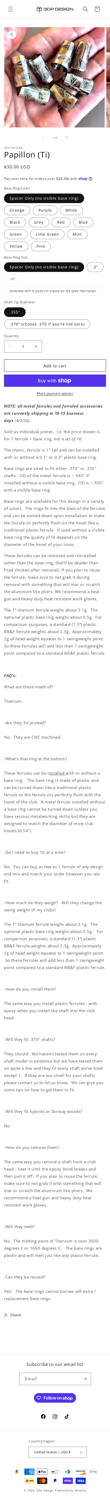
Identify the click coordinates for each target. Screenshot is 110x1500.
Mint (77, 234)
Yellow (16, 246)
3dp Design (45, 1490)
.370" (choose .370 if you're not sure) (47, 324)
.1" (15, 280)
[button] (11, 9)
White (71, 210)
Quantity (11, 335)
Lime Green (47, 234)
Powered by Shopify (71, 1490)
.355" (15, 312)
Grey (39, 222)
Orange (17, 210)
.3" (95, 267)
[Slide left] (43, 137)
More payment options (55, 393)
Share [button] (15, 1314)
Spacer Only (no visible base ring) (44, 198)
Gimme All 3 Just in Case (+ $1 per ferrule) (55, 292)
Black (15, 222)
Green (16, 234)
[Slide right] (67, 137)
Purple (45, 210)
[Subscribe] (85, 1379)
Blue (83, 222)
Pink (41, 246)
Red (61, 222)
